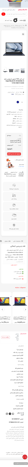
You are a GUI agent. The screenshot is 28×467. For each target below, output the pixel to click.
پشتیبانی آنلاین (19, 395)
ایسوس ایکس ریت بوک (11, 176)
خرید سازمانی (20, 374)
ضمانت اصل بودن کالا (14, 229)
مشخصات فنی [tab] (17, 241)
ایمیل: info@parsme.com (16, 422)
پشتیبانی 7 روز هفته (14, 189)
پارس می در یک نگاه (18, 352)
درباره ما (21, 403)
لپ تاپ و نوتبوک (18, 25)
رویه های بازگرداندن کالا (17, 390)
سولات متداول (19, 358)
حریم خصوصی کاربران (18, 408)
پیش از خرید (21, 364)
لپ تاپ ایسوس (7, 25)
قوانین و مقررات (20, 399)
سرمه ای (9, 135)
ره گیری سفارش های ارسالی (16, 393)
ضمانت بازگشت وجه (14, 209)
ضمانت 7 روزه (20, 377)
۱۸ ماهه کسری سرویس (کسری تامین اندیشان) (15, 141)
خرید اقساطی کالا (19, 368)
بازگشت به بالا (5, 337)
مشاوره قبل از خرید (18, 382)
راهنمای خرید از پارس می (17, 371)
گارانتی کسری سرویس (18, 355)
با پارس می (21, 346)
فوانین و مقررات (19, 406)
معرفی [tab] (6, 241)
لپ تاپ (12, 25)
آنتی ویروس (10, 145)
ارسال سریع (14, 219)
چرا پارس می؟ (20, 349)
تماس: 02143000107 (17, 419)
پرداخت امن (14, 199)
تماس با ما (20, 361)
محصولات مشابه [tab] (20, 288)
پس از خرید (21, 386)
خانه (23, 25)
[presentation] (23, 69)
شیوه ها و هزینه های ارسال (16, 380)
